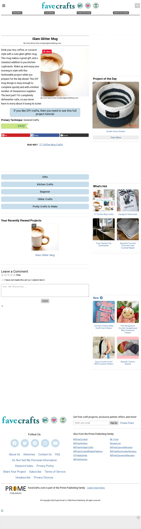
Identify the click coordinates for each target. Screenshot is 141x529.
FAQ (57, 454)
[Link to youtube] (55, 443)
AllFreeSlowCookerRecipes (123, 451)
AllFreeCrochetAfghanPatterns (88, 451)
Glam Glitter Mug (45, 255)
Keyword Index (24, 466)
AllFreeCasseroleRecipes (122, 455)
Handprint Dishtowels (127, 214)
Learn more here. (96, 487)
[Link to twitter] (25, 443)
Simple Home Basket (115, 131)
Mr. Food (114, 439)
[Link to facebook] (14, 443)
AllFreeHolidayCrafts (83, 447)
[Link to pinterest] (35, 443)
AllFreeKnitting (80, 443)
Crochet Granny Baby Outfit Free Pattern (103, 327)
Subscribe (35, 471)
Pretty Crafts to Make (45, 206)
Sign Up (114, 423)
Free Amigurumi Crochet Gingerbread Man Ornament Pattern (128, 329)
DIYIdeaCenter (80, 455)
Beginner (45, 191)
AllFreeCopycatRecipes (121, 447)
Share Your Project (14, 471)
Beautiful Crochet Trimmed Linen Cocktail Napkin (128, 245)
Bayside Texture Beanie (128, 363)
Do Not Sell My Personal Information (34, 460)
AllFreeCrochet (80, 439)
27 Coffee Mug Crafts (51, 144)
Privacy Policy (45, 466)
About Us (14, 454)
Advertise (29, 454)
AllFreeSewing (80, 459)
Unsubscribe (23, 477)
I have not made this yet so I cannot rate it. (24, 280)
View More (116, 137)
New (96, 298)
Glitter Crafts (45, 199)
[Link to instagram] (45, 443)
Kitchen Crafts (45, 184)
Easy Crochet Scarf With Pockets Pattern (103, 363)
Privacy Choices (43, 477)
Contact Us (45, 454)
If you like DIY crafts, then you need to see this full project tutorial (45, 112)
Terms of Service (55, 471)
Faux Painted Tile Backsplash (103, 244)
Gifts (45, 176)
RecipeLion (115, 443)
